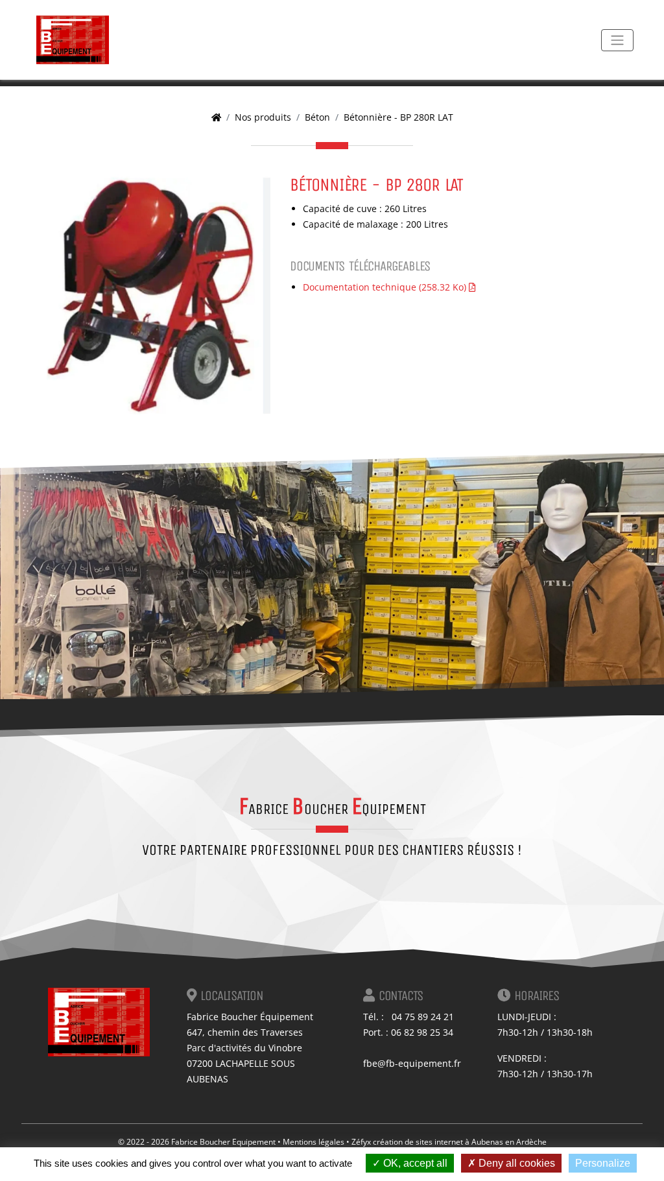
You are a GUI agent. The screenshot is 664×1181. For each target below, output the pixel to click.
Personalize (602, 1163)
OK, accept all (414, 1163)
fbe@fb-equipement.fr (412, 1063)
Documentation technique (384, 287)
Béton (317, 117)
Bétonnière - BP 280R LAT (398, 117)
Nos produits (263, 117)
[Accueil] (216, 117)
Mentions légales (313, 1141)
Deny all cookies (515, 1163)
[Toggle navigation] (617, 40)
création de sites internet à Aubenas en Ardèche (460, 1141)
